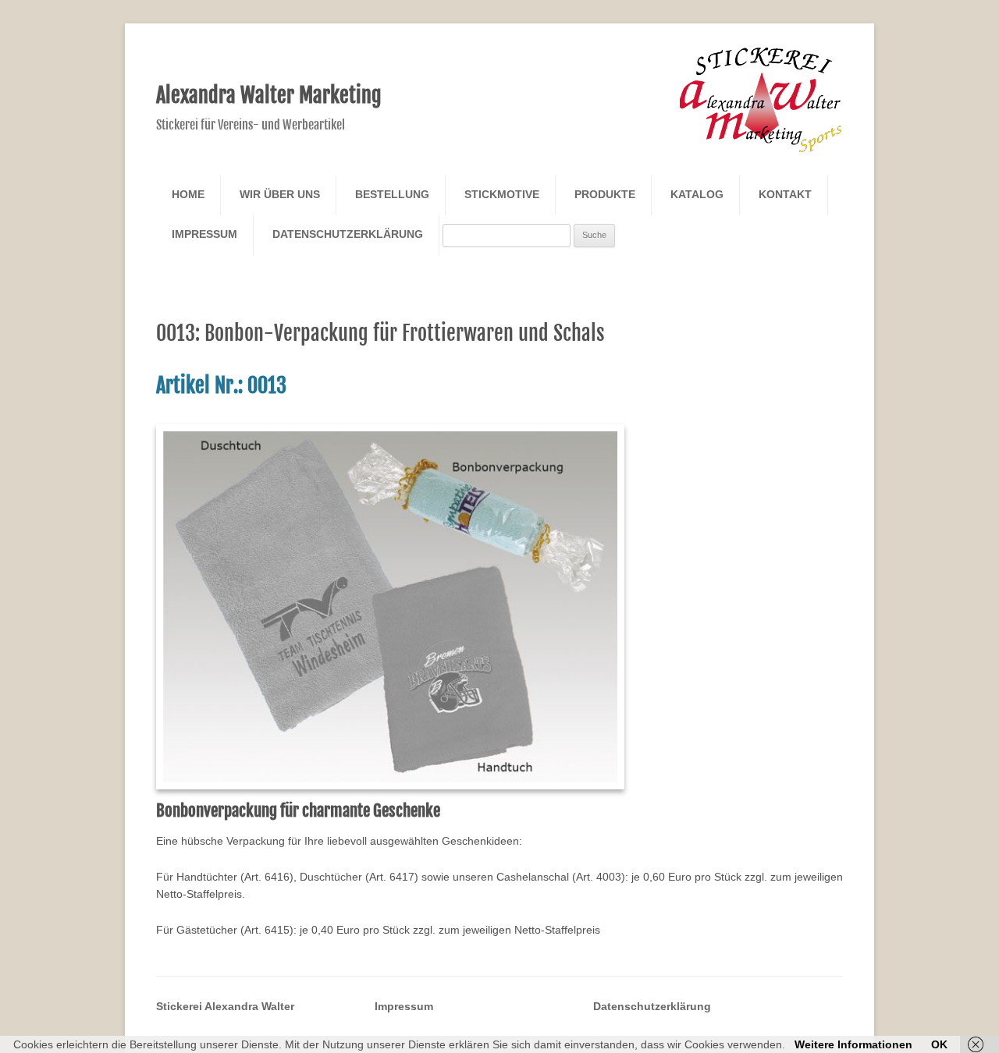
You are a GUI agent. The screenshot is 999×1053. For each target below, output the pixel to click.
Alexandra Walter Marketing (269, 95)
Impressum (204, 234)
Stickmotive (501, 194)
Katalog (696, 194)
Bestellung (392, 194)
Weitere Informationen (853, 1044)
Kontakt (785, 194)
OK (939, 1044)
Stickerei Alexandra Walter (225, 1006)
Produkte (604, 194)
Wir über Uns (280, 194)
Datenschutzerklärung (347, 234)
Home (188, 194)
